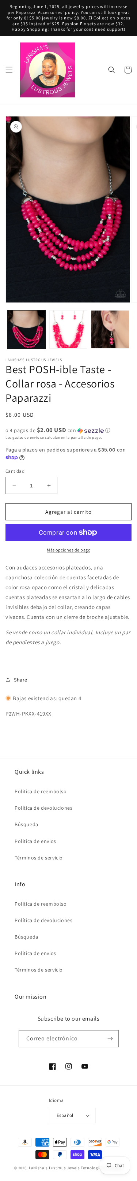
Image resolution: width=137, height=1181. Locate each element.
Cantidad (14, 471)
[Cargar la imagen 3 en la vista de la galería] (110, 329)
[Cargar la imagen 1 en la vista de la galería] (26, 329)
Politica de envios (35, 841)
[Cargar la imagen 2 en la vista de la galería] (68, 329)
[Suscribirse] (110, 1038)
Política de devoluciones (43, 808)
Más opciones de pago (68, 550)
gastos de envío (25, 437)
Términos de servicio (39, 857)
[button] (9, 70)
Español (65, 1115)
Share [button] (20, 679)
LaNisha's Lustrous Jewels (54, 1167)
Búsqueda (26, 824)
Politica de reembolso (41, 791)
